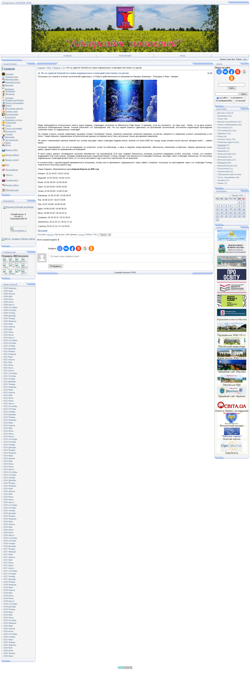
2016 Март (8, 521)
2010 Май (7, 329)
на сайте (223, 98)
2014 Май (7, 461)
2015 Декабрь (9, 513)
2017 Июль (8, 565)
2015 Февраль (9, 486)
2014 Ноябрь (9, 477)
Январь (56, 68)
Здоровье (9, 98)
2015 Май (7, 494)
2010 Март (8, 324)
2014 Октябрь (9, 475)
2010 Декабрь (9, 348)
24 (217, 216)
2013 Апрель (9, 425)
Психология (222, 168)
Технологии (222, 127)
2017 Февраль (9, 552)
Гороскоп (50, 234)
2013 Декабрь (9, 447)
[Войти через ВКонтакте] (66, 248)
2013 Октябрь (9, 442)
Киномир (221, 148)
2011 (49, 68)
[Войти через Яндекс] (78, 248)
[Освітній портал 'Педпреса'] (231, 279)
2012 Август (9, 403)
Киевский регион (225, 165)
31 (217, 219)
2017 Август (9, 568)
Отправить (55, 266)
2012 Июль (8, 401)
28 (235, 216)
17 (217, 213)
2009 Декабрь (9, 316)
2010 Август (9, 337)
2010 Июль (8, 335)
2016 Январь (9, 516)
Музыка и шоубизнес (227, 122)
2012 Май (7, 395)
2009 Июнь (8, 299)
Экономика (222, 157)
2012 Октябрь (9, 409)
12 (226, 209)
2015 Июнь (8, 497)
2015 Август (9, 502)
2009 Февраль (9, 288)
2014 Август (9, 469)
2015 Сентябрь (10, 505)
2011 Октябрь (9, 376)
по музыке (240, 101)
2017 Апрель (9, 557)
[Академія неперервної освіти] (231, 266)
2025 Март (8, 656)
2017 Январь (9, 549)
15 (64, 68)
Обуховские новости (227, 174)
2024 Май (7, 648)
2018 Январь (9, 582)
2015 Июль (8, 499)
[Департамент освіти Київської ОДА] (231, 253)
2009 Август (9, 305)
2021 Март (8, 639)
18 (222, 213)
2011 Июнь (8, 365)
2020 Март (8, 626)
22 (239, 213)
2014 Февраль (9, 453)
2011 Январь (9, 351)
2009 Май (7, 296)
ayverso (81, 234)
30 (244, 216)
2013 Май (7, 428)
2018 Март (8, 587)
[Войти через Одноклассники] (91, 248)
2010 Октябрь (9, 343)
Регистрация (125, 56)
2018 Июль (8, 598)
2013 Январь (9, 417)
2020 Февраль (9, 623)
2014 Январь (9, 450)
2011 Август (8, 370)
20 (231, 213)
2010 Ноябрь (9, 346)
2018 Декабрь (9, 606)
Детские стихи (11, 77)
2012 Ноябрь (9, 412)
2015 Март (8, 488)
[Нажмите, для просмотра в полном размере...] (125, 121)
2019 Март (8, 612)
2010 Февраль (9, 321)
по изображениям (224, 101)
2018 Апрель (9, 590)
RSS (245, 59)
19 (226, 213)
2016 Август (9, 535)
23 (244, 213)
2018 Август (9, 601)
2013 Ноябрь (9, 445)
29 (239, 216)
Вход (182, 56)
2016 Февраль (9, 519)
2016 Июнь (8, 530)
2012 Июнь (8, 398)
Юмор (220, 136)
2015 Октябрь (9, 508)
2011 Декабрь (9, 381)
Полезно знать (224, 139)
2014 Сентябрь (10, 472)
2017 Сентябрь (10, 571)
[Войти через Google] (85, 248)
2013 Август (9, 436)
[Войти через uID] (60, 248)
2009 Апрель (9, 294)
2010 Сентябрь (10, 340)
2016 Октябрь (9, 541)
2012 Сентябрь (10, 406)
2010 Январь (9, 318)
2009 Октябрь (9, 310)
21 (235, 213)
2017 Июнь (8, 563)
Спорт (220, 119)
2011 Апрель (9, 359)
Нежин (220, 183)
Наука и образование (227, 125)
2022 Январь (9, 642)
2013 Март (8, 423)
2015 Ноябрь (9, 510)
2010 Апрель (9, 327)
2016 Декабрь (9, 546)
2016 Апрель (9, 524)
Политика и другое (226, 142)
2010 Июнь (8, 332)
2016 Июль (8, 532)
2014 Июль (8, 467)
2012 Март (8, 390)
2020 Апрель (9, 628)
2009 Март (8, 291)
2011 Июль (8, 368)
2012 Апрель (9, 392)
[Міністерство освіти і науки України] (231, 235)
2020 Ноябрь (9, 637)
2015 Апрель (9, 491)
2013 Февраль (9, 420)
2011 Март (8, 357)
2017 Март (8, 554)
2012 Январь (9, 384)
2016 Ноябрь (9, 543)
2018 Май (7, 593)
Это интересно (224, 130)
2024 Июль (8, 650)
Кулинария (222, 116)
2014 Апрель (9, 458)
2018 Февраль (9, 585)
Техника (221, 180)
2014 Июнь (8, 464)
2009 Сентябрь (10, 307)
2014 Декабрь (9, 480)
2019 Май (7, 615)
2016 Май (7, 527)
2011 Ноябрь (9, 379)
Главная (67, 56)
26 (226, 216)
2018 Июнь (8, 596)
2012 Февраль (9, 387)
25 (222, 216)
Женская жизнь (224, 160)
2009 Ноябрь (9, 313)
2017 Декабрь (9, 579)
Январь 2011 (237, 195)
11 (222, 209)
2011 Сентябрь (10, 373)
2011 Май (7, 362)
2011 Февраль (9, 354)
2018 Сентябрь (10, 604)
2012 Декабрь (9, 414)
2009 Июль (8, 302)
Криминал (9, 89)
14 (235, 209)
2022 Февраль (9, 645)
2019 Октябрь (9, 620)
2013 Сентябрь (10, 439)
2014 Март (8, 456)
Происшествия (224, 154)
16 (244, 209)
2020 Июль (8, 631)
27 (231, 216)
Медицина (222, 163)
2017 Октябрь (9, 574)
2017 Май (7, 560)
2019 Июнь (8, 617)
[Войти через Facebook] (72, 248)
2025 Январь (9, 653)
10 (217, 209)
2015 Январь (9, 483)
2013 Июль (8, 434)
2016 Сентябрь (10, 538)
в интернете (236, 98)
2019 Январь (9, 609)
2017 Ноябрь (9, 576)
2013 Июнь (8, 431)
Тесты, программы (226, 177)
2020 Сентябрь (10, 634)
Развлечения (223, 171)
